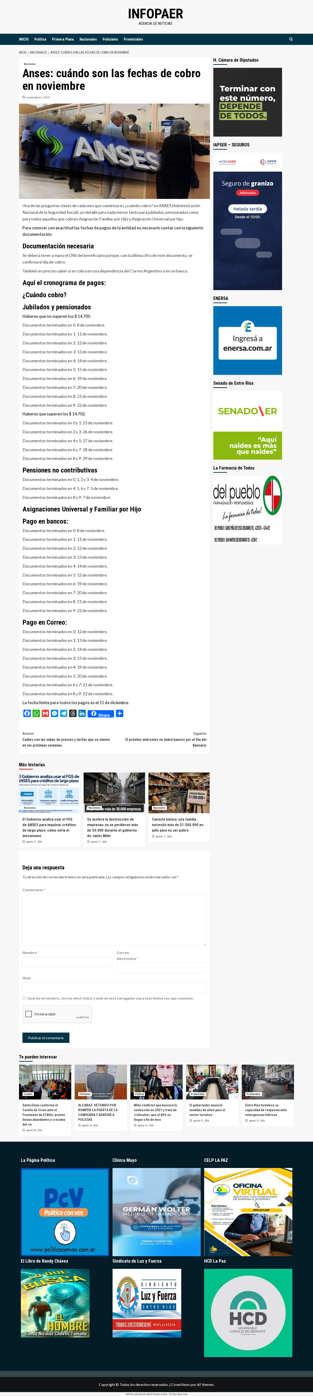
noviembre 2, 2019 (37, 97)
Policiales (110, 39)
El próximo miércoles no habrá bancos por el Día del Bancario (165, 739)
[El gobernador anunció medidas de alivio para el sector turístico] (212, 1082)
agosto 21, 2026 (201, 1120)
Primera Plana (63, 39)
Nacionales (88, 39)
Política (40, 39)
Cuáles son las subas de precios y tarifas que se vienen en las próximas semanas (66, 739)
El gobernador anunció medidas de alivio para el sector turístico (207, 1110)
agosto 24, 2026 (34, 1130)
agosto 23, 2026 (90, 1125)
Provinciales (133, 39)
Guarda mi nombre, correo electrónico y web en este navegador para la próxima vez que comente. (110, 998)
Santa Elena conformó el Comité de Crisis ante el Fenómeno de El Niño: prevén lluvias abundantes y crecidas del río (43, 1115)
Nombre (30, 952)
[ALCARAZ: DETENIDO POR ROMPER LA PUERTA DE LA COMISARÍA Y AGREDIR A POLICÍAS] (101, 1082)
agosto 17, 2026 (34, 841)
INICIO (24, 39)
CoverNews (180, 1384)
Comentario (33, 890)
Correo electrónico (127, 955)
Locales (28, 1094)
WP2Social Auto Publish (139, 1394)
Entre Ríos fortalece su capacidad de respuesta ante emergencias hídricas (266, 1110)
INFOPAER (155, 13)
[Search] (291, 39)
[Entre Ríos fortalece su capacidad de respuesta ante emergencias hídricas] (268, 1082)
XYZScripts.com (178, 1394)
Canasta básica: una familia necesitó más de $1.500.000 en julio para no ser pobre (177, 825)
